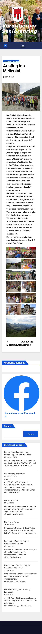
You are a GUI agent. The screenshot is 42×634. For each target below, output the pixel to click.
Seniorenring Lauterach (14, 473)
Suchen (7, 426)
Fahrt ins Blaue (11, 500)
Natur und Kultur (11, 522)
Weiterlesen (26, 465)
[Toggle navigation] (22, 45)
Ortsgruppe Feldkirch (11, 61)
